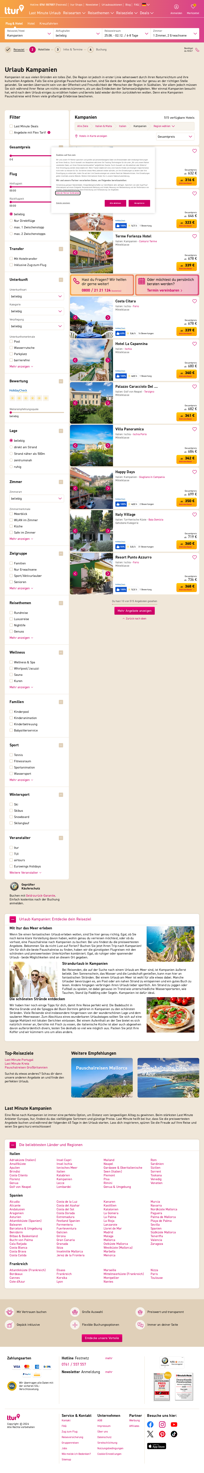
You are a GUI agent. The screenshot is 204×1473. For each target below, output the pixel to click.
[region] (103, 180)
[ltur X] (150, 1436)
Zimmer (157, 31)
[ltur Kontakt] (197, 50)
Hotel (31, 24)
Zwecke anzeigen (63, 203)
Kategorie (15, 304)
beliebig (19, 214)
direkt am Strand (25, 447)
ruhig (17, 467)
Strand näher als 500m (29, 454)
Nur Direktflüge (24, 221)
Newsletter (92, 4)
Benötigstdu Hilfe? (188, 49)
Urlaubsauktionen (112, 4)
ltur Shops (76, 4)
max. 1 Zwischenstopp (29, 227)
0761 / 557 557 (74, 1364)
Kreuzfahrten (49, 24)
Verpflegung (17, 319)
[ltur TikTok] (174, 1436)
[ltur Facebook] (150, 1426)
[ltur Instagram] (162, 1426)
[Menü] (182, 1358)
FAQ (136, 4)
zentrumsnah (23, 460)
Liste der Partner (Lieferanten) (68, 193)
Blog (128, 4)
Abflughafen (63, 31)
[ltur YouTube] (174, 1426)
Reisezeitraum (113, 31)
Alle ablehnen (115, 203)
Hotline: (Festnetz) (48, 4)
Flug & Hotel (14, 24)
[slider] (11, 156)
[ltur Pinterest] (162, 1436)
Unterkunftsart (18, 289)
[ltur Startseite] (14, 10)
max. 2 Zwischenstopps (30, 234)
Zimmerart (16, 492)
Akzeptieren (139, 203)
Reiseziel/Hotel (16, 31)
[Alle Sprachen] (146, 5)
